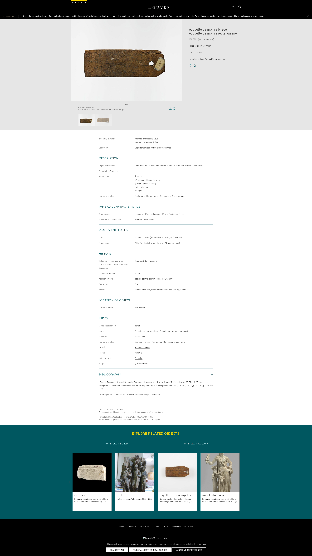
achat (137, 326)
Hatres (147, 342)
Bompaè (138, 342)
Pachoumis (157, 342)
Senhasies (168, 342)
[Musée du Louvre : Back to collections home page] (159, 7)
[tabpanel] (156, 482)
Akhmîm (138, 353)
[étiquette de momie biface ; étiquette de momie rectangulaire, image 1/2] (86, 120)
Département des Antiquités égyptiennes (153, 148)
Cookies (156, 526)
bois (143, 336)
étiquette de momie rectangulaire (175, 331)
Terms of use (144, 526)
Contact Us (132, 526)
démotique (145, 363)
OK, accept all (117, 550)
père (183, 342)
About (121, 526)
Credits (165, 526)
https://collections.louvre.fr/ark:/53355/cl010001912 (130, 417)
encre (137, 336)
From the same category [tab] (195, 444)
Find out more (200, 544)
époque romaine (142, 347)
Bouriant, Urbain (142, 261)
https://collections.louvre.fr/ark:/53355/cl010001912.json (135, 419)
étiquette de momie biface (146, 331)
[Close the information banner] (307, 16)
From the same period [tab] (116, 444)
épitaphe (138, 358)
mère (176, 342)
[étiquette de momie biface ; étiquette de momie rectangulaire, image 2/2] (103, 120)
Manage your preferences (189, 550)
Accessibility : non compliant (182, 526)
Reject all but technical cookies (150, 550)
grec (137, 363)
